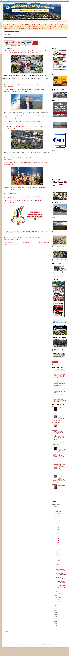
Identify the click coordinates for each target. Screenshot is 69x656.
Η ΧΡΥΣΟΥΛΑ (60, 424)
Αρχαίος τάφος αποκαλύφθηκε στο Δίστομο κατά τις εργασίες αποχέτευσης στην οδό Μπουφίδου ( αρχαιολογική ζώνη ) (59, 478)
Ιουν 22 (57, 535)
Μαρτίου (57, 599)
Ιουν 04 (57, 567)
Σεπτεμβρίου (58, 517)
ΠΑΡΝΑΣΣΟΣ (34, 26)
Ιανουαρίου (57, 603)
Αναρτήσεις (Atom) (13, 244)
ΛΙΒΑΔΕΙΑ (29, 26)
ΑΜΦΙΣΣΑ (10, 123)
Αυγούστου (57, 518)
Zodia (63, 284)
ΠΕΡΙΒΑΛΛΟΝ (10, 86)
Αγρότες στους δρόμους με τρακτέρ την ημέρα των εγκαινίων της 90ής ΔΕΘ (62, 417)
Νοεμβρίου (57, 513)
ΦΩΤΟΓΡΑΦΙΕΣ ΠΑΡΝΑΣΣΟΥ (34, 28)
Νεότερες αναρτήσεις (8, 242)
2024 (55, 509)
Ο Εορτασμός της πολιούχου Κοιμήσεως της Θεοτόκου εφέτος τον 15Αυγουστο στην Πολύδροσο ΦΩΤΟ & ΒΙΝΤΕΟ (60, 381)
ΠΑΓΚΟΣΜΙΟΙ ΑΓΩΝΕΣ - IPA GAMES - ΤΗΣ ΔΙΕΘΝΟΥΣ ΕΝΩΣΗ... (61, 586)
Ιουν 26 (57, 529)
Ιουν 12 (57, 553)
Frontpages (54, 281)
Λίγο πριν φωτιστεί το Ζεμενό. (61, 408)
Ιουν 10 (57, 557)
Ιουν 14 (57, 549)
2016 (55, 618)
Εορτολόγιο (54, 285)
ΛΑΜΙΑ (4, 26)
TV (57, 285)
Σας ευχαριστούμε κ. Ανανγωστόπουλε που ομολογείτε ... (61, 574)
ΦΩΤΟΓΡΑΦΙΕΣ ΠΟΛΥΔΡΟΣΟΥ (47, 28)
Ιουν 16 (57, 546)
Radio (60, 285)
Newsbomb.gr (62, 281)
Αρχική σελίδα (6, 20)
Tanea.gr (54, 284)
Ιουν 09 (57, 558)
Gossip (60, 284)
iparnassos (55, 430)
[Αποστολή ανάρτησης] (34, 84)
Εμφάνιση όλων (64, 491)
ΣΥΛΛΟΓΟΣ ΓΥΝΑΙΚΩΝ (51, 26)
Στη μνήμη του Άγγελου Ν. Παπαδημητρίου (59, 386)
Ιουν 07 (57, 562)
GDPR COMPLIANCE (7, 24)
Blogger (51, 644)
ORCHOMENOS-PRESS (58, 446)
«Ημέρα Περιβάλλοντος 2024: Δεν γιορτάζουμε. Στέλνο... (61, 570)
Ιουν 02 (57, 591)
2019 (55, 612)
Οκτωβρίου (57, 515)
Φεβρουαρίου (58, 601)
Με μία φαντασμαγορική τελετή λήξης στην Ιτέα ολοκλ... (61, 582)
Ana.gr (54, 282)
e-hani (54, 406)
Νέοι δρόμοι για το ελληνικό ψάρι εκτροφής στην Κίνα (58, 432)
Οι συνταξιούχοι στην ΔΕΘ (59, 265)
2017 (55, 616)
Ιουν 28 (57, 525)
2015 (55, 620)
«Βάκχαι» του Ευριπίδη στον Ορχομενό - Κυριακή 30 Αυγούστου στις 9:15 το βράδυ (62, 449)
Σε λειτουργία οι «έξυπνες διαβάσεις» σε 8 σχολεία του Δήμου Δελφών (59, 395)
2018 (55, 614)
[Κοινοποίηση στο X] (37, 84)
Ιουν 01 (57, 593)
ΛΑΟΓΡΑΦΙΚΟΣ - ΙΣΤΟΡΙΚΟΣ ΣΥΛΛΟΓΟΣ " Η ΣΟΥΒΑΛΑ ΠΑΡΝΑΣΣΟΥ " (59, 464)
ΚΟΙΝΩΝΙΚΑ (61, 24)
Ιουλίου (56, 520)
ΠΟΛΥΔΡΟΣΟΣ (42, 26)
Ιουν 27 (57, 527)
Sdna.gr (62, 282)
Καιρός (63, 285)
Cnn (58, 281)
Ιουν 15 (57, 547)
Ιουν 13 (57, 551)
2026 (55, 506)
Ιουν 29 (57, 524)
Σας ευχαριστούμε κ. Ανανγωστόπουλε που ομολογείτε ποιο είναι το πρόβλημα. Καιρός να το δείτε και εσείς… (24, 90)
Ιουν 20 (57, 538)
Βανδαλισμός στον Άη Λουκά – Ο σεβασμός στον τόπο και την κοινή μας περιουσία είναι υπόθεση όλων (60, 376)
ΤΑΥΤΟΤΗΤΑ (59, 26)
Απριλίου (57, 597)
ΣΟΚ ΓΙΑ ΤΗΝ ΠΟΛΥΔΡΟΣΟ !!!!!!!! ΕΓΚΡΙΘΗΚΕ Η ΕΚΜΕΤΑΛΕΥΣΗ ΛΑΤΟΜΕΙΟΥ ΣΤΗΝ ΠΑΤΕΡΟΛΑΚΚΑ (60, 390)
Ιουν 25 (57, 531)
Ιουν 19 (57, 540)
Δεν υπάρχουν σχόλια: (28, 84)
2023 (55, 605)
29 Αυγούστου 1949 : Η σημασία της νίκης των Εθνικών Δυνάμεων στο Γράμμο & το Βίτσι (62, 469)
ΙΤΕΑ (13, 197)
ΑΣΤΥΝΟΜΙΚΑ (15, 239)
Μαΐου (56, 595)
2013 (55, 623)
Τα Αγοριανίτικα (12, 28)
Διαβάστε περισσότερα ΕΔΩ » (10, 82)
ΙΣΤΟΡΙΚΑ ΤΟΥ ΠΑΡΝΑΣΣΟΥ (56, 423)
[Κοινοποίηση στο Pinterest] (39, 84)
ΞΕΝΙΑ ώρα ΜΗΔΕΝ (61, 485)
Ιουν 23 (57, 533)
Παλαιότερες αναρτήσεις (44, 242)
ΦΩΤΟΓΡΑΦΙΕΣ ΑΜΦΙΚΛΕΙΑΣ (22, 28)
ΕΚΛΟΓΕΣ (45, 24)
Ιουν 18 (57, 542)
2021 (55, 609)
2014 (55, 621)
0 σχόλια (61, 276)
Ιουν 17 (57, 544)
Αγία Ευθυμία (56, 454)
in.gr (57, 284)
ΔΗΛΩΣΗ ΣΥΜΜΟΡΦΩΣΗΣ (37, 24)
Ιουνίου (56, 522)
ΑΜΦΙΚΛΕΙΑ (27, 24)
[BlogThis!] (37, 84)
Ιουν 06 (57, 564)
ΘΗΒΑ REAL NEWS (57, 414)
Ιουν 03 (57, 589)
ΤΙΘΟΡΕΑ (5, 28)
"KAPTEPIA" (56, 435)
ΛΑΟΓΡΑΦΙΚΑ (10, 26)
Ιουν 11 (57, 555)
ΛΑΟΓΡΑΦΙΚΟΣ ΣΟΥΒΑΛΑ (20, 26)
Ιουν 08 (57, 560)
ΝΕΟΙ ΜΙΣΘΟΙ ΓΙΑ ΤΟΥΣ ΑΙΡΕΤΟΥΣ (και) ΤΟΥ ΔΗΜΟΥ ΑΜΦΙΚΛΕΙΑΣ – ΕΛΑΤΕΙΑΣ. (60, 370)
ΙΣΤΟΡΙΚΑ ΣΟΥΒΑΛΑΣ (53, 24)
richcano (45, 644)
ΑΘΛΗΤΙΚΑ (21, 24)
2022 (55, 607)
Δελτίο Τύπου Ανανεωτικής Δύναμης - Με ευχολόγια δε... (61, 578)
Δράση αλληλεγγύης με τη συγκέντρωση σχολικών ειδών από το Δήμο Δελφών (60, 400)
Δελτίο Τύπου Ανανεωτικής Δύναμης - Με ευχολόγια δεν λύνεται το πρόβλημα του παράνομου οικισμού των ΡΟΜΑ (24, 127)
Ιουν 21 (57, 536)
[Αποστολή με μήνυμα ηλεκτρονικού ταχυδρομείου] (36, 84)
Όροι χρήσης (15, 24)
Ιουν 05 (57, 566)
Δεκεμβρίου (57, 511)
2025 (55, 508)
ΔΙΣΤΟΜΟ (55, 474)
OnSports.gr (58, 282)
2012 (55, 625)
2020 (55, 610)
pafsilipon (55, 484)
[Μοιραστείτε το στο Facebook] (38, 84)
